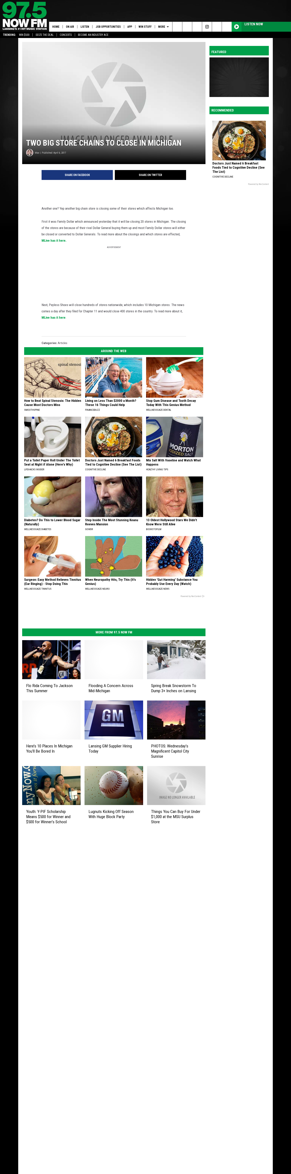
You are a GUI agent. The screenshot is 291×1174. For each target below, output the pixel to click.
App (129, 26)
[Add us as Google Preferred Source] (187, 27)
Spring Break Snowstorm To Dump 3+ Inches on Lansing (173, 688)
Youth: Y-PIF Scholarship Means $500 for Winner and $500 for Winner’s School (48, 816)
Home (55, 26)
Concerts (66, 34)
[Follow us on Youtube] (217, 27)
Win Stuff (145, 26)
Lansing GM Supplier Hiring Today (110, 749)
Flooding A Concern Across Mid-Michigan (110, 688)
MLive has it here (54, 317)
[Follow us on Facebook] (197, 27)
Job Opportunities (108, 26)
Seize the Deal (45, 34)
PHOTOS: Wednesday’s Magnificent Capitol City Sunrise (170, 751)
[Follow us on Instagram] (207, 27)
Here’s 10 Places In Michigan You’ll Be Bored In (49, 749)
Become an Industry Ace (93, 34)
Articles (62, 343)
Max (37, 152)
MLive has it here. (54, 240)
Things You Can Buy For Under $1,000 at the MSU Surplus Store (175, 816)
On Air (70, 26)
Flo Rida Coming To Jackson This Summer (49, 688)
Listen (85, 26)
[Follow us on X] (227, 27)
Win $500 (24, 34)
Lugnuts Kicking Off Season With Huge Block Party (111, 814)
